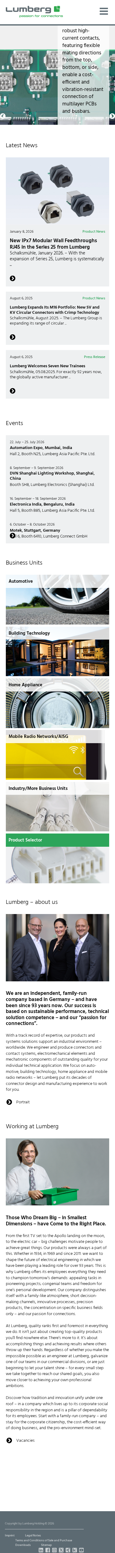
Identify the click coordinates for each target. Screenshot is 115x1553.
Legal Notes (33, 1535)
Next (112, 29)
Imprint (10, 1535)
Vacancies (25, 1440)
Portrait (23, 1102)
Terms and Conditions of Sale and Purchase (43, 1540)
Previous (3, 29)
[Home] (34, 11)
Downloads (23, 1545)
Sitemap (46, 1545)
